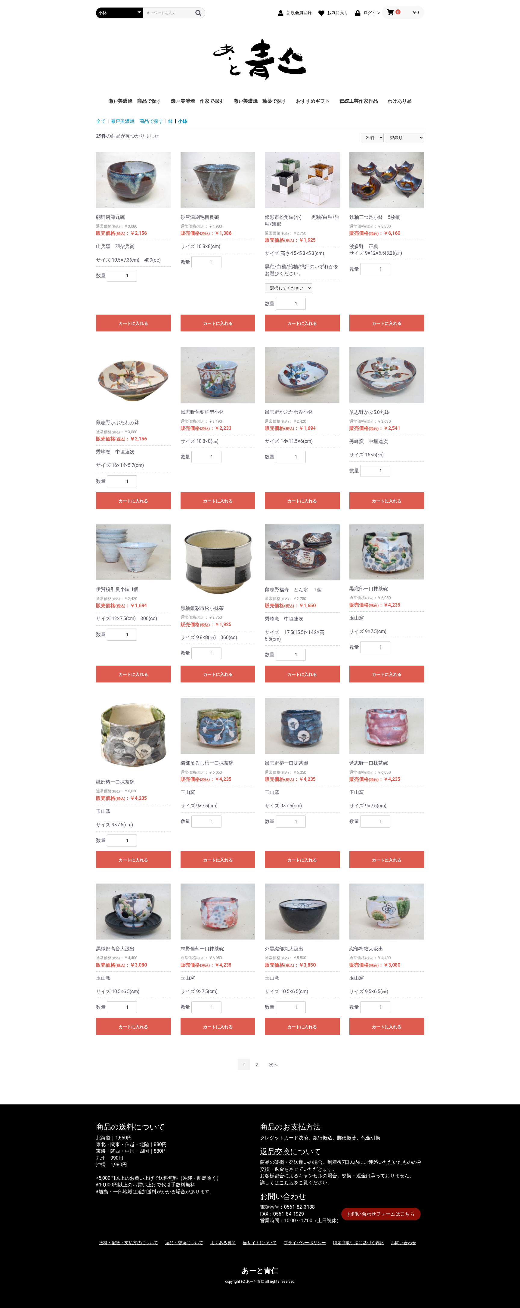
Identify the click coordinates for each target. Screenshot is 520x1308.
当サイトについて (260, 1242)
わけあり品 (400, 101)
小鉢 (182, 121)
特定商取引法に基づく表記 (358, 1242)
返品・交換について (184, 1242)
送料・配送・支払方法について (128, 1242)
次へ (273, 1064)
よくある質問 (223, 1242)
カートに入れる (133, 323)
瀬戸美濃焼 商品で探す (134, 101)
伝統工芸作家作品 (358, 101)
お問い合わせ (403, 1242)
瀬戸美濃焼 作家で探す (197, 101)
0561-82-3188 (299, 1207)
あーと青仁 (260, 1270)
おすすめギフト (313, 101)
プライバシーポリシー (305, 1242)
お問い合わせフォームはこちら (381, 1214)
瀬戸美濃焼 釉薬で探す (260, 101)
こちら (286, 1182)
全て (101, 121)
